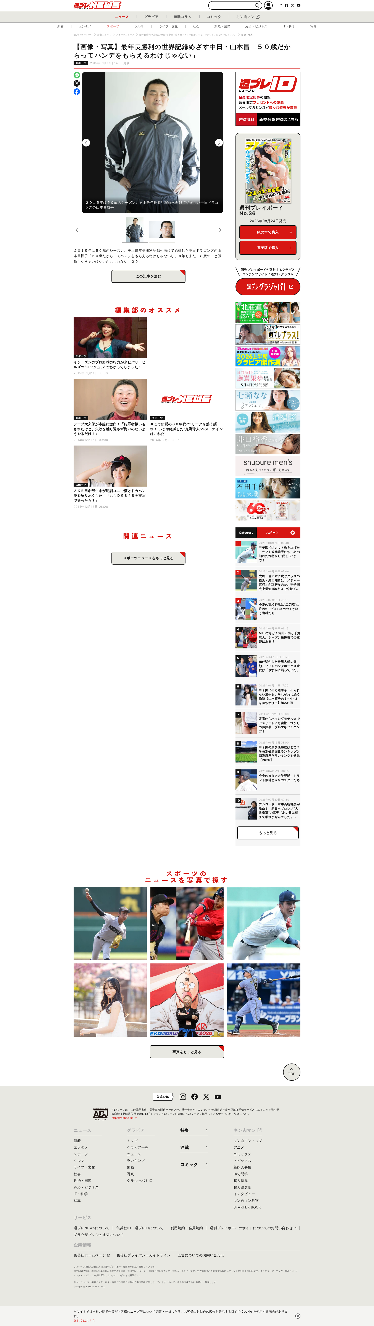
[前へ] (86, 142)
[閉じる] (297, 1316)
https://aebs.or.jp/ (125, 1117)
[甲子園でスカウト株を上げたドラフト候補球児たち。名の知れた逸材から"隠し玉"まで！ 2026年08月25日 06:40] (263, 923)
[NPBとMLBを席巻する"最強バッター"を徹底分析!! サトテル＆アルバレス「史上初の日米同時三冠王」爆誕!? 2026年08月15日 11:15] (263, 1000)
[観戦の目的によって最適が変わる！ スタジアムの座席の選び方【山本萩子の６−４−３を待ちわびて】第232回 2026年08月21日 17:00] (110, 1000)
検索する (257, 5)
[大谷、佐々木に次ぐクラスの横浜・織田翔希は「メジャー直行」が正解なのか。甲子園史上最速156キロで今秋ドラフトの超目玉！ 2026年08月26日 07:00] (110, 923)
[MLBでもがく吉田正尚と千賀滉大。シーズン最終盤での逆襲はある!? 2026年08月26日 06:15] (187, 923)
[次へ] (219, 142)
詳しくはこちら (85, 1320)
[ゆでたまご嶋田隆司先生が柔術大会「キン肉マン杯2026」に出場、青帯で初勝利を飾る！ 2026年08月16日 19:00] (187, 1000)
